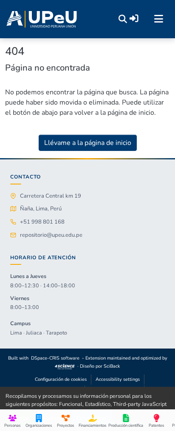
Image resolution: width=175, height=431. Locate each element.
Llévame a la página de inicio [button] (87, 142)
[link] (65, 366)
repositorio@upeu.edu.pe (51, 235)
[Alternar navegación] (158, 19)
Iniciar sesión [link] (134, 18)
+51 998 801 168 (42, 222)
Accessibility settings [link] (118, 379)
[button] (41, 19)
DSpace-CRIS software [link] (55, 358)
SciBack (112, 366)
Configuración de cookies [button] (61, 379)
